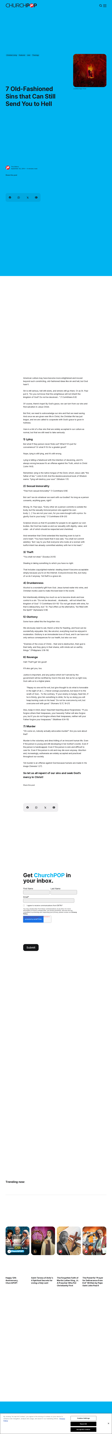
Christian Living (11, 55)
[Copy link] (36, 197)
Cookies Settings (83, 1418)
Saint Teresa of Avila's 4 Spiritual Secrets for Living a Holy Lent (42, 1280)
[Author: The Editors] (8, 168)
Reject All (83, 1424)
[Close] (108, 1423)
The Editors (15, 166)
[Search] (100, 5)
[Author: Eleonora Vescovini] (35, 1251)
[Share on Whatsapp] (18, 197)
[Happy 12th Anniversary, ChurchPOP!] (17, 1241)
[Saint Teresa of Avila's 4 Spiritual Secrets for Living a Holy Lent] (43, 1241)
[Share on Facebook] (10, 197)
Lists (28, 55)
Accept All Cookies (83, 1429)
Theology (35, 55)
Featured (22, 55)
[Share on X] (27, 197)
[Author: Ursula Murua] (9, 1251)
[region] (56, 1423)
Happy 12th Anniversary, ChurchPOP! (12, 1280)
